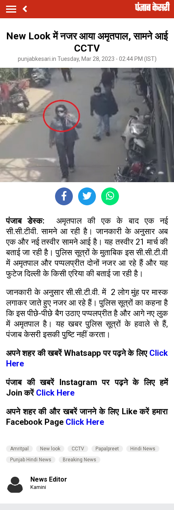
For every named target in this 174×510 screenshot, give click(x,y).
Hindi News (142, 449)
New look (50, 449)
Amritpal (19, 449)
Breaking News (79, 460)
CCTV (78, 449)
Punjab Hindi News (30, 460)
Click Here (55, 393)
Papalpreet (107, 449)
